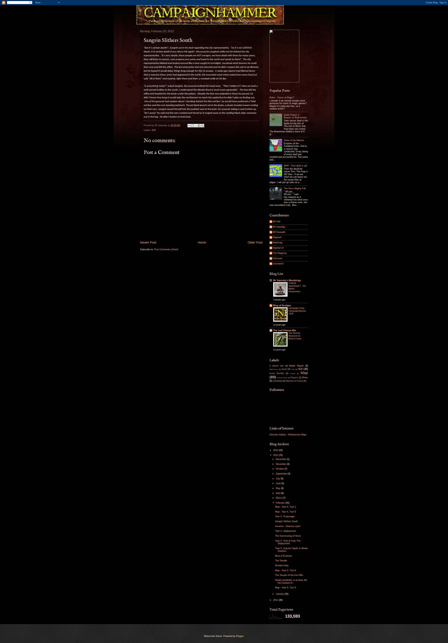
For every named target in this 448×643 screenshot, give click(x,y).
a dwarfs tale (277, 366)
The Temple (281, 560)
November (281, 464)
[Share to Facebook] (199, 125)
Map (304, 373)
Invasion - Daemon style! (287, 526)
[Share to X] (196, 125)
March (279, 498)
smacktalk (277, 381)
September (282, 473)
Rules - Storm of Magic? (282, 97)
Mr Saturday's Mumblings (287, 280)
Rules (305, 377)
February (280, 502)
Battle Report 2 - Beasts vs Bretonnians (295, 116)
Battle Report (296, 365)
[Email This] (189, 125)
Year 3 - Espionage (284, 516)
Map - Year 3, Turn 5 (285, 587)
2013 (276, 450)
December (281, 459)
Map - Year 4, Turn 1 (285, 506)
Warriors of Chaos (294, 381)
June (278, 483)
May (278, 488)
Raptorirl (277, 237)
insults (292, 373)
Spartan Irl (278, 248)
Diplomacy (274, 369)
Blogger (239, 636)
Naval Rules (282, 378)
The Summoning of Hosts (288, 536)
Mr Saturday (279, 226)
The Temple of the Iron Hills (289, 575)
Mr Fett (276, 221)
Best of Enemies (283, 556)
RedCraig (277, 242)
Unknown (277, 258)
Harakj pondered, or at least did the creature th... (291, 581)
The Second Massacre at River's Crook (294, 336)
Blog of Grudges (282, 305)
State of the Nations (294, 140)
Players (294, 378)
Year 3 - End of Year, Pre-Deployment (288, 542)
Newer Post (148, 242)
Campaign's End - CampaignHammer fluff (297, 311)
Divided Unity (282, 565)
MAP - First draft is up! (295, 165)
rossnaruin (278, 263)
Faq (293, 369)
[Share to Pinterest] (202, 125)
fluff (154, 130)
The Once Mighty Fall (295, 188)
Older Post (255, 242)
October (280, 468)
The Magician (280, 253)
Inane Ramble (277, 373)
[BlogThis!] (192, 125)
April (278, 493)
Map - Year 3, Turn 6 (285, 570)
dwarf (284, 369)
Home (202, 242)
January (280, 594)
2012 (276, 455)
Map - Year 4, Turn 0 (285, 511)
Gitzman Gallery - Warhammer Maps (288, 434)
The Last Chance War (284, 330)
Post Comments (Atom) (166, 249)
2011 (276, 600)
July (278, 478)
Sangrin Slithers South (286, 521)
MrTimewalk (279, 232)
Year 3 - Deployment (285, 531)
